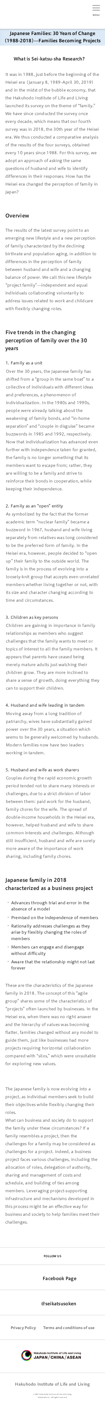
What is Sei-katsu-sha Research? (49, 59)
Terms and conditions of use (69, 1328)
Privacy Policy (23, 1328)
